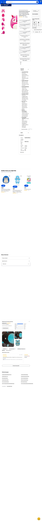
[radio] (25, 21)
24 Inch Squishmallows (24, 378)
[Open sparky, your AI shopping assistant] (38, 518)
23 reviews (7, 324)
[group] (23, 16)
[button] (13, 22)
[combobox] (22, 2)
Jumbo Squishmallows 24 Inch (6, 374)
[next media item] (15, 21)
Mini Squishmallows (24, 381)
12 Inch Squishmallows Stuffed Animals (27, 383)
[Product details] (29, 258)
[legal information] (38, 10)
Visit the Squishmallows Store (23, 10)
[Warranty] (28, 264)
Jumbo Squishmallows (24, 374)
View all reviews (5, 328)
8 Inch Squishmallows (5, 381)
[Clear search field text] (36, 2)
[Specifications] (29, 261)
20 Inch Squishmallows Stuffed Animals (8, 383)
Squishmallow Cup (5, 376)
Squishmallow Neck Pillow (25, 376)
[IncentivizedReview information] (21, 359)
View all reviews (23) (16, 365)
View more (22, 152)
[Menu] (1, 2)
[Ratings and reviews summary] (29, 321)
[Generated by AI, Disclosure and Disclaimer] (31, 129)
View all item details (24, 129)
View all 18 (20, 63)
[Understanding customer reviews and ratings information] (11, 325)
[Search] (37, 2)
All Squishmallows (5, 378)
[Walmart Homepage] (4, 2)
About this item (4, 254)
